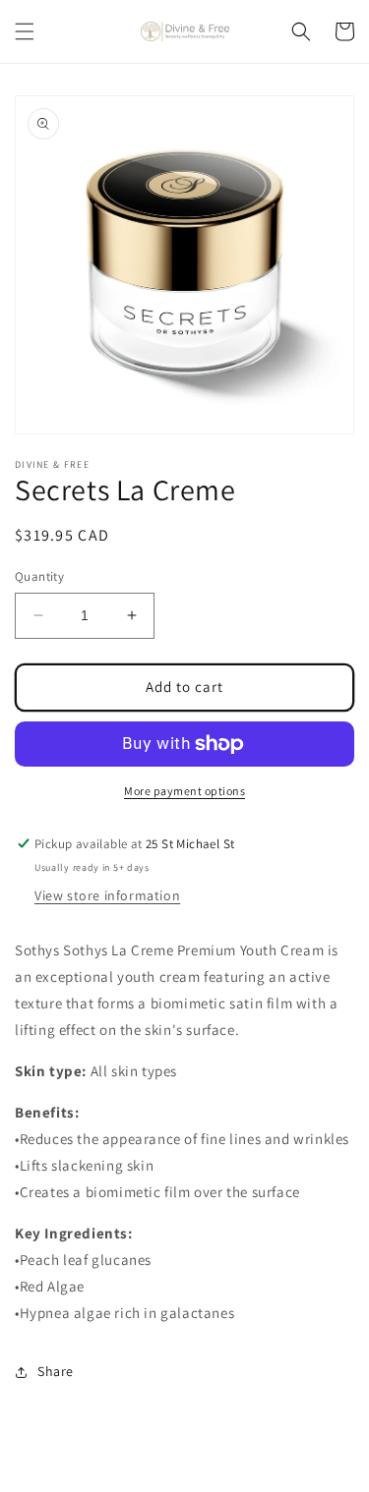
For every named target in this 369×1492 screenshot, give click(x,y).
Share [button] (55, 1371)
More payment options (184, 790)
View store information (107, 895)
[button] (24, 31)
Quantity (39, 576)
